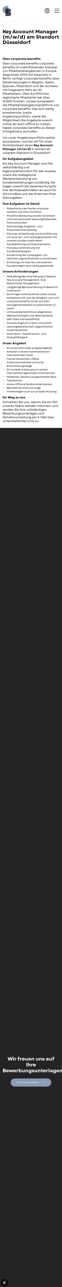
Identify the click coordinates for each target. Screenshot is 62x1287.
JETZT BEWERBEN (28, 1082)
